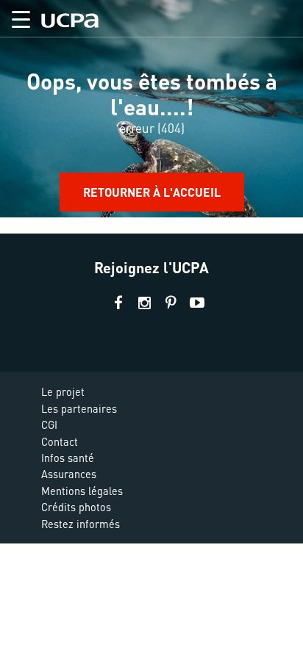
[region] (151, 117)
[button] (15, 16)
